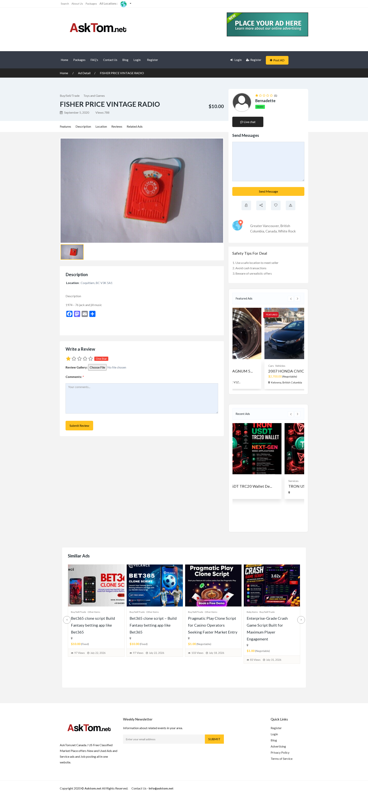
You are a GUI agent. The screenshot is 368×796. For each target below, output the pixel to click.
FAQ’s (94, 60)
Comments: (75, 376)
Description (83, 126)
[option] (268, 348)
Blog (125, 60)
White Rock (287, 231)
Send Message (268, 191)
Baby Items (252, 612)
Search (65, 3)
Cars (240, 365)
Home (64, 60)
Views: (102, 112)
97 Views (79, 652)
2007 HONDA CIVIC (256, 371)
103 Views (197, 652)
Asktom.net (93, 788)
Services (243, 481)
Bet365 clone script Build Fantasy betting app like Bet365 (93, 625)
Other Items (94, 612)
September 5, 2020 (76, 112)
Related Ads (135, 126)
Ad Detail (84, 73)
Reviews (116, 126)
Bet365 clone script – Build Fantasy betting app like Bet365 (153, 625)
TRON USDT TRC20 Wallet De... (265, 486)
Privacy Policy (280, 752)
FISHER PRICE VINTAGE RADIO (122, 73)
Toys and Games (94, 95)
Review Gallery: (77, 367)
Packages (91, 3)
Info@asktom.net (161, 788)
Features (65, 126)
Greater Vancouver (264, 226)
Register (152, 60)
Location (101, 126)
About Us (77, 3)
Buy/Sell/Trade (70, 95)
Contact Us (110, 60)
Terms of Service (281, 758)
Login (137, 60)
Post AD (278, 60)
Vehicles (250, 365)
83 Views (255, 659)
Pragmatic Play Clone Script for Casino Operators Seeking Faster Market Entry (212, 625)
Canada (271, 231)
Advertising (278, 746)
